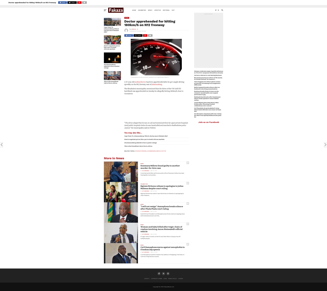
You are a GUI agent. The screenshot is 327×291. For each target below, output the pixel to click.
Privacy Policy (172, 278)
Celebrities (142, 10)
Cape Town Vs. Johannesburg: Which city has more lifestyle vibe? (111, 29)
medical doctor (140, 82)
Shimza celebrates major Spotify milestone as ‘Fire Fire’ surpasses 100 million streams (208, 72)
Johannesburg (156, 84)
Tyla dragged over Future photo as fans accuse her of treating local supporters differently (207, 83)
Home (134, 10)
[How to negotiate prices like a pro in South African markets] (112, 44)
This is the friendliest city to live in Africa (111, 82)
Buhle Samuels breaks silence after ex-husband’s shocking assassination (207, 88)
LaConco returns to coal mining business (208, 75)
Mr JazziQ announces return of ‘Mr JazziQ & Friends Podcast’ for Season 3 (208, 78)
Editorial (166, 10)
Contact (147, 278)
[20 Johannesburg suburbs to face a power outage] (112, 62)
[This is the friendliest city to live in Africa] (112, 79)
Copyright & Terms (156, 278)
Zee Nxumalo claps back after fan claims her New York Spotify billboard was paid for (207, 115)
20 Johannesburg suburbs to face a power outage (112, 66)
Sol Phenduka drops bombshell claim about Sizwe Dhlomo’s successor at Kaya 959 (207, 109)
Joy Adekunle (145, 170)
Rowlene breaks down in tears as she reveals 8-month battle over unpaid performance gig (206, 93)
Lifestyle (157, 10)
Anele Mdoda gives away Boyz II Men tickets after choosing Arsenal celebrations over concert (206, 104)
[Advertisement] (156, 108)
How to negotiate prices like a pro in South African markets (112, 47)
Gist (173, 10)
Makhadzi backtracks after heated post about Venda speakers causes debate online (207, 98)
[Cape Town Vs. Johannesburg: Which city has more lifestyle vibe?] (112, 25)
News (150, 10)
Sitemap (180, 278)
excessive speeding (140, 151)
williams (133, 29)
